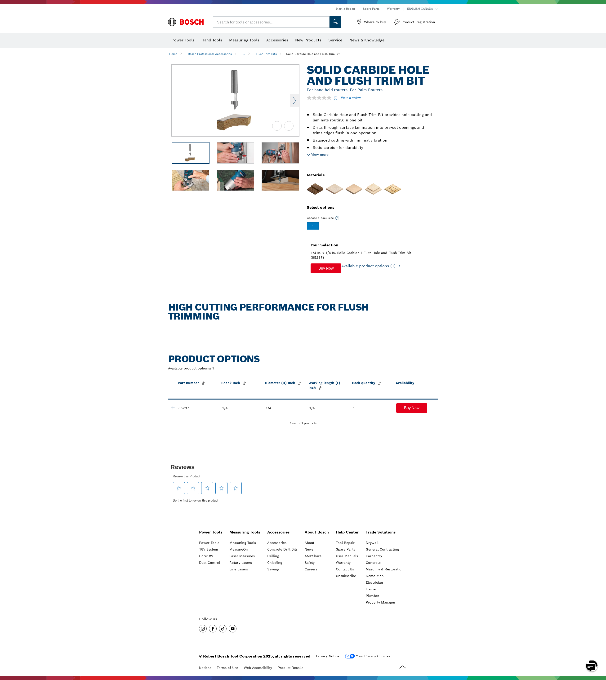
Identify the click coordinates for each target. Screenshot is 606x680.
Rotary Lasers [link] (240, 562)
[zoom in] (277, 126)
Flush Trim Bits (266, 54)
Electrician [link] (374, 582)
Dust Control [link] (209, 562)
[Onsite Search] (335, 22)
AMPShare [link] (313, 556)
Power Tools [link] (210, 532)
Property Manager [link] (380, 602)
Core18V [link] (206, 556)
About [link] (309, 543)
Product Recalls (290, 668)
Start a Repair (345, 8)
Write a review (351, 98)
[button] (326, 268)
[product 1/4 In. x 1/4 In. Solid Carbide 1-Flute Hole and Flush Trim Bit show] (172, 407)
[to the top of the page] (599, 652)
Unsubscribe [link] (346, 576)
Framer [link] (371, 589)
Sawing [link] (273, 569)
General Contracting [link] (382, 549)
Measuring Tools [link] (244, 532)
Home (173, 54)
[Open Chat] (591, 665)
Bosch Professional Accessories (210, 54)
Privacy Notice (327, 656)
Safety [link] (310, 562)
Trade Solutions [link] (381, 532)
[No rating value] (320, 98)
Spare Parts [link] (345, 549)
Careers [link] (311, 569)
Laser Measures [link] (242, 556)
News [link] (309, 549)
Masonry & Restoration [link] (385, 569)
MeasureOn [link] (238, 549)
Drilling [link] (273, 556)
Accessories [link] (278, 532)
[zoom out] (289, 126)
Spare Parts (371, 8)
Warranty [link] (343, 562)
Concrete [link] (373, 562)
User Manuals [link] (347, 556)
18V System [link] (208, 549)
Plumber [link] (372, 596)
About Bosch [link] (317, 532)
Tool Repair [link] (345, 543)
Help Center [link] (347, 532)
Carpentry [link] (374, 556)
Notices (205, 668)
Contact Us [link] (345, 569)
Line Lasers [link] (238, 569)
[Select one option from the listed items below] (337, 218)
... (243, 54)
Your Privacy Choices (373, 656)
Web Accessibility (258, 668)
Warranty (393, 8)
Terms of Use (227, 668)
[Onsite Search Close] (325, 22)
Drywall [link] (372, 543)
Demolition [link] (375, 576)
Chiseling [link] (274, 562)
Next (294, 100)
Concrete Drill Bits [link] (282, 549)
